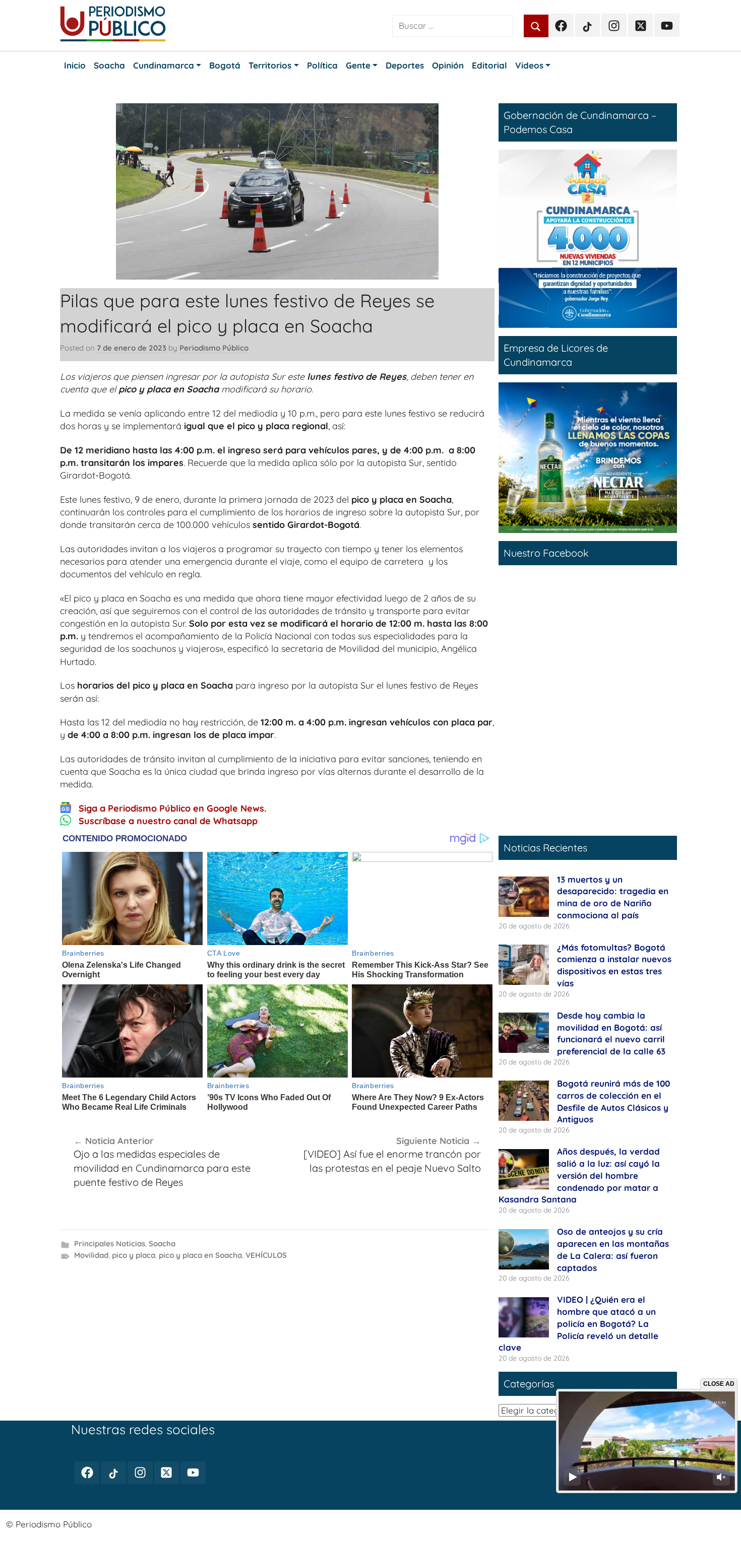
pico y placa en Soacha (200, 1255)
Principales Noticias (109, 1243)
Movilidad (91, 1255)
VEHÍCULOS (266, 1255)
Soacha (162, 1243)
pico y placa (133, 1255)
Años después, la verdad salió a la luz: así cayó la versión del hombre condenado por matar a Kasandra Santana (579, 1175)
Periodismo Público (214, 348)
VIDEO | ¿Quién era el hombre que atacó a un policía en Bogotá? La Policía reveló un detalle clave (578, 1323)
